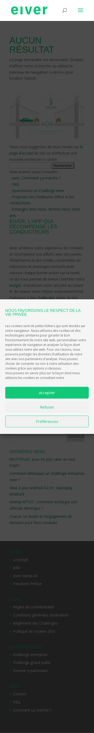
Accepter (47, 392)
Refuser (47, 407)
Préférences (47, 421)
